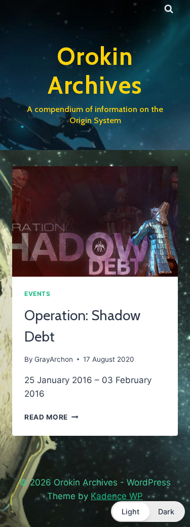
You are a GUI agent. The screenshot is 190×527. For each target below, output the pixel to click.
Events (37, 293)
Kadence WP (117, 496)
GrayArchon (53, 359)
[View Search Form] (169, 9)
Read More (51, 417)
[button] (148, 511)
